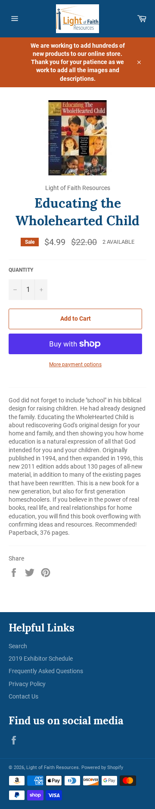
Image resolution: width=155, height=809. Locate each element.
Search (18, 646)
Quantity (21, 270)
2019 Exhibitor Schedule (41, 658)
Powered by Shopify (102, 767)
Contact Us (23, 696)
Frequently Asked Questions (46, 671)
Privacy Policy (27, 683)
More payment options (75, 365)
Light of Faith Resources (52, 767)
